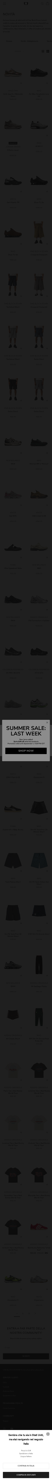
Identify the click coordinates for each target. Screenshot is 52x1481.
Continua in (26, 1466)
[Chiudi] (48, 1434)
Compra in (26, 1475)
